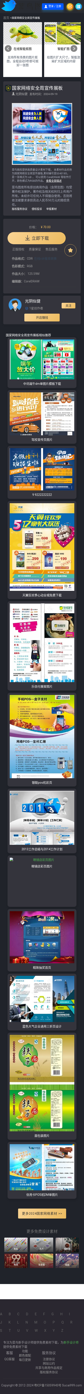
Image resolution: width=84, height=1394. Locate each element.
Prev (8, 48)
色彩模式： (19, 266)
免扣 (16, 1249)
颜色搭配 (25, 1355)
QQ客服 (9, 1359)
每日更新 (25, 1359)
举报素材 (51, 209)
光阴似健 (22, 94)
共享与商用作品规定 (48, 1367)
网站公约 (49, 1363)
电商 (16, 1265)
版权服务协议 (19, 209)
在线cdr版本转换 (45, 258)
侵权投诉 (37, 209)
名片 (41, 1249)
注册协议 (49, 1359)
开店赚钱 (42, 317)
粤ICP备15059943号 (47, 1385)
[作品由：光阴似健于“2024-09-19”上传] (15, 304)
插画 (67, 1265)
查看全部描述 (54, 180)
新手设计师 (71, 1342)
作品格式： (19, 258)
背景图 (41, 1265)
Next (73, 48)
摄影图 (67, 1249)
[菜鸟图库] (26, 6)
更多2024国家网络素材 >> (42, 1213)
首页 (6, 18)
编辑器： (18, 281)
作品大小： (19, 273)
